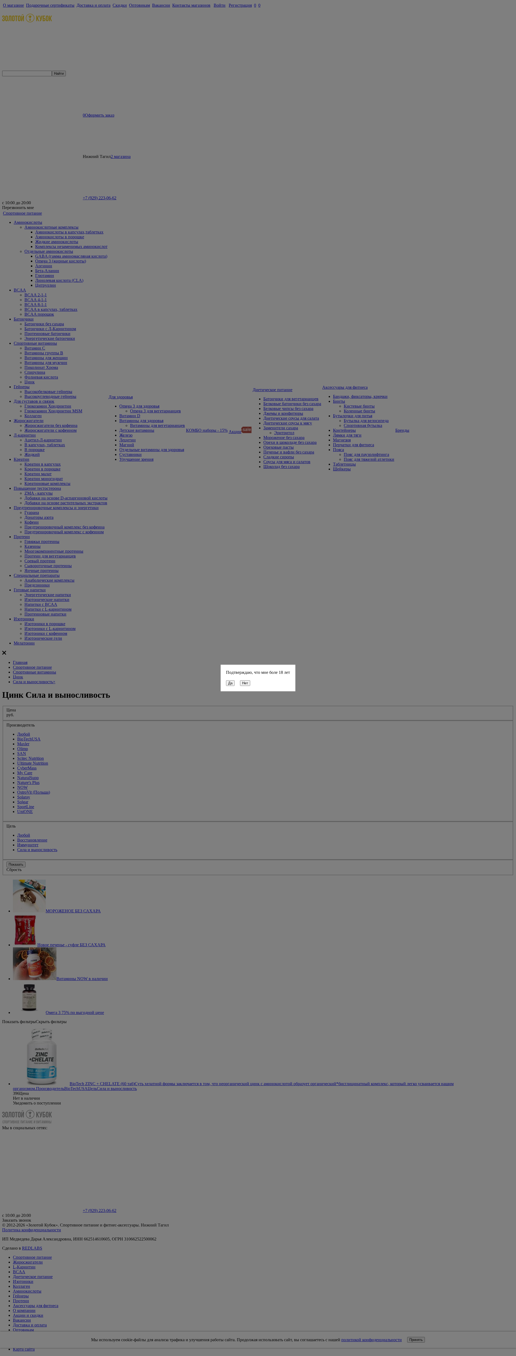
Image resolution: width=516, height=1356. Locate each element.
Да (230, 683)
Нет (245, 683)
